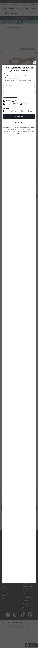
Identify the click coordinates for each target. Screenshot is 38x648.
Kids (30, 111)
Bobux (8, 101)
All (6, 111)
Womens (14, 111)
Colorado (17, 101)
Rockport (25, 104)
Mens (23, 111)
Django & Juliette (12, 104)
